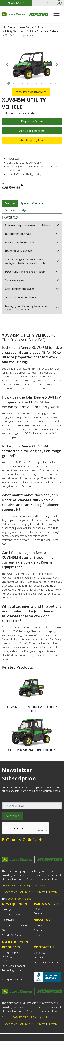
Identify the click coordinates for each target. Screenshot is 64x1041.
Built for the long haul (18, 233)
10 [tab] (50, 83)
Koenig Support (10, 952)
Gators (6, 930)
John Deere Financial (13, 966)
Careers (38, 935)
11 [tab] (55, 83)
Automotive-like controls (19, 242)
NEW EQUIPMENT (15, 904)
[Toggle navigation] (56, 14)
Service (38, 913)
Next (56, 64)
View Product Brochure (31, 92)
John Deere (8, 27)
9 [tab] (46, 83)
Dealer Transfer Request (47, 962)
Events (5, 975)
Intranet (40, 892)
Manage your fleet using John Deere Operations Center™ (26, 307)
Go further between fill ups (21, 297)
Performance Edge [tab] (16, 210)
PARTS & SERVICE (47, 904)
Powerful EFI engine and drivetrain (25, 271)
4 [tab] (22, 83)
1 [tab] (8, 83)
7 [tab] (36, 83)
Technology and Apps (14, 970)
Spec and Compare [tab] (32, 203)
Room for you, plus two (18, 251)
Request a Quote (32, 121)
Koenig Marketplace (13, 979)
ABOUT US (42, 920)
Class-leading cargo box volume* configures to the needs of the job (25, 261)
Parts (37, 908)
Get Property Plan (32, 140)
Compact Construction (14, 925)
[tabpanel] (32, 64)
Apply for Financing (32, 130)
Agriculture (8, 919)
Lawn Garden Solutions (32, 27)
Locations (16, 2)
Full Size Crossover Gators (42, 31)
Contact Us (40, 952)
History (38, 925)
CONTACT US (44, 947)
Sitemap (52, 892)
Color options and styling (19, 288)
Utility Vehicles (14, 31)
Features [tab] (10, 203)
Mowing (6, 909)
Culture (38, 930)
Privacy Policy (9, 892)
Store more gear (14, 280)
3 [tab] (18, 83)
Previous (7, 64)
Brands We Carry (11, 935)
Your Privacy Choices (19, 898)
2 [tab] (13, 83)
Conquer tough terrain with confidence (27, 225)
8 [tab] (41, 83)
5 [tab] (27, 83)
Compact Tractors (12, 914)
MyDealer (7, 961)
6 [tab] (32, 83)
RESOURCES (11, 947)
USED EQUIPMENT (16, 942)
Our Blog (7, 956)
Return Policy (26, 892)
